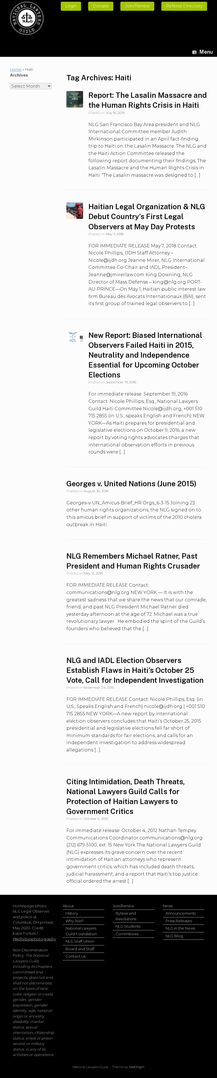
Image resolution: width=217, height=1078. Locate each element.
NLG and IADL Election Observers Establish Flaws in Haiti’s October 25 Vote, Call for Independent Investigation (135, 670)
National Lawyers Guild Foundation (81, 931)
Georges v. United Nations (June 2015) (131, 483)
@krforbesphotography (34, 939)
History (72, 913)
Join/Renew (123, 906)
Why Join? (75, 921)
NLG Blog (174, 936)
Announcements (181, 913)
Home (15, 69)
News (168, 906)
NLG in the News (180, 928)
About (68, 906)
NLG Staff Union (80, 941)
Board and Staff (80, 949)
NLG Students (128, 926)
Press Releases (179, 921)
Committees (127, 934)
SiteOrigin (136, 1067)
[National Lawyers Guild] (27, 18)
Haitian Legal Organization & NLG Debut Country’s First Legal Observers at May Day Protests (146, 216)
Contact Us (76, 956)
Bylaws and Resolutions (126, 916)
